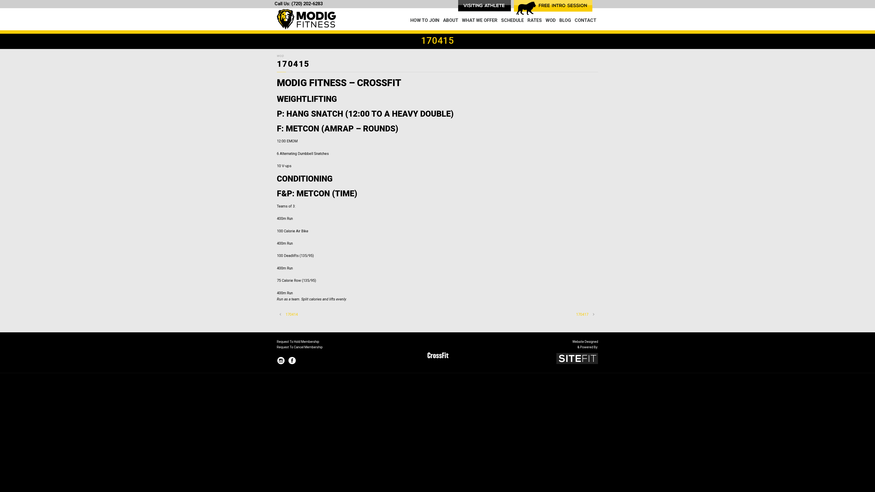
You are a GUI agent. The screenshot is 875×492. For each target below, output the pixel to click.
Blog (565, 20)
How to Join (424, 20)
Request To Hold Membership (298, 341)
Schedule (512, 20)
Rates (535, 20)
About (450, 20)
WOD (551, 20)
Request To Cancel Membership (300, 347)
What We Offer (479, 20)
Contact (585, 20)
